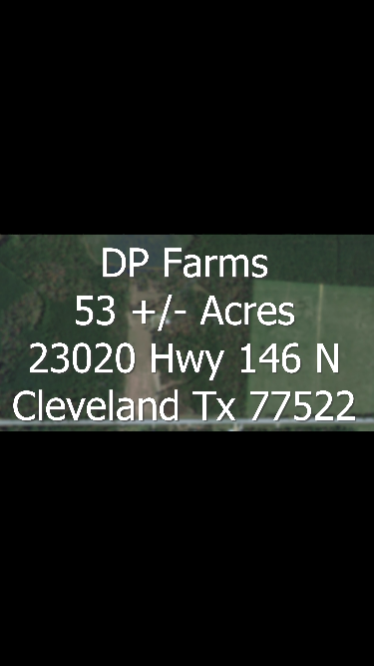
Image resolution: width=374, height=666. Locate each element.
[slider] (166, 649)
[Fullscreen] (354, 649)
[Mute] (274, 649)
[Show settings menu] (314, 649)
